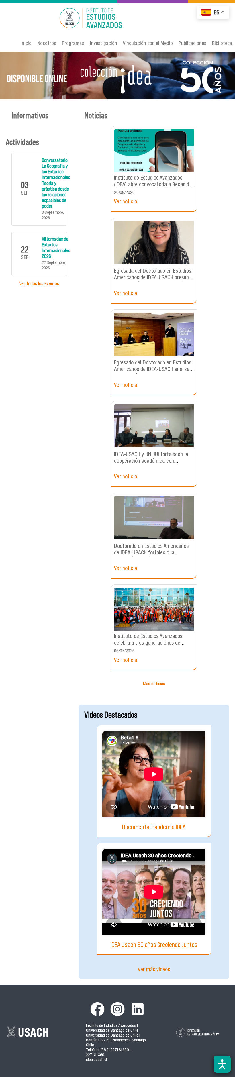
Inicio (26, 43)
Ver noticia (125, 202)
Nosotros (46, 43)
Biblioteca (222, 43)
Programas (73, 43)
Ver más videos (154, 970)
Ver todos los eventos (39, 284)
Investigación (103, 43)
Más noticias (154, 684)
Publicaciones (192, 43)
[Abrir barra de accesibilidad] (222, 1064)
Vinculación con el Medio (148, 43)
